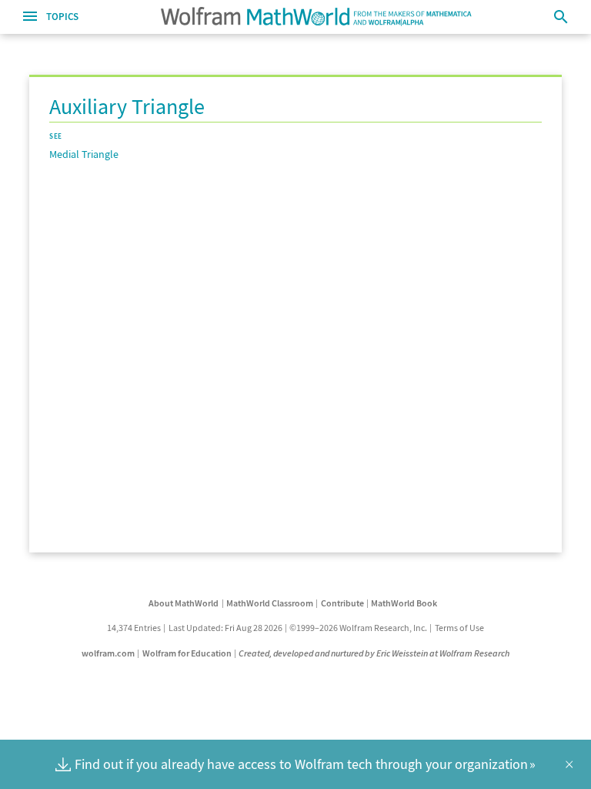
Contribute (342, 603)
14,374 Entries (134, 627)
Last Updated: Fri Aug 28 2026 (225, 627)
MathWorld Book (404, 603)
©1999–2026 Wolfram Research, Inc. (358, 627)
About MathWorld (184, 603)
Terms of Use (459, 627)
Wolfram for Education (187, 653)
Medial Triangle (84, 154)
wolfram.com (108, 653)
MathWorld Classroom (269, 603)
